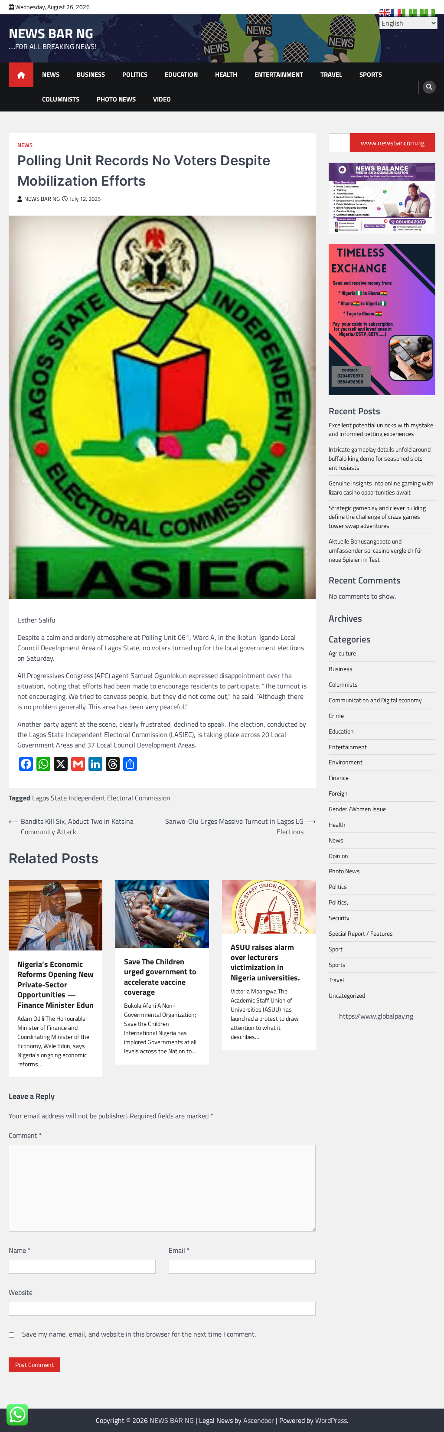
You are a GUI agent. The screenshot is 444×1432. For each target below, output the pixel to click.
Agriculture (342, 653)
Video (162, 99)
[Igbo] (418, 12)
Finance (339, 777)
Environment (345, 762)
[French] (396, 12)
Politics (134, 74)
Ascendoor (258, 1420)
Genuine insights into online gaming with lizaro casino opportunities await (381, 487)
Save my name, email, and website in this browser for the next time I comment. (139, 1334)
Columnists (60, 99)
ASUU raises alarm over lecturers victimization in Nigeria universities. (265, 962)
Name (20, 1250)
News (50, 74)
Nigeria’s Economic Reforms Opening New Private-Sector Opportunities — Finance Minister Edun (55, 984)
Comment (25, 1135)
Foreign (338, 793)
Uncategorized (347, 995)
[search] (429, 87)
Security (339, 917)
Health (226, 74)
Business (91, 74)
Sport (336, 949)
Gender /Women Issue (357, 808)
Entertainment (279, 74)
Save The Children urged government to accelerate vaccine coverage (160, 977)
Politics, (338, 902)
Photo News (116, 99)
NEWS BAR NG (51, 33)
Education (181, 74)
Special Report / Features (361, 933)
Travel (331, 74)
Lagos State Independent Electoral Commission (101, 798)
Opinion (338, 855)
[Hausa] (407, 12)
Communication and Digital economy (375, 700)
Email (179, 1250)
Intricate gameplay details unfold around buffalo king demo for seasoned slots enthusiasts (380, 458)
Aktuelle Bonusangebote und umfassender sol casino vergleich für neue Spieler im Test (375, 550)
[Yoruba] (430, 12)
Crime (336, 715)
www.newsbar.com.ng (392, 143)
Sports (370, 74)
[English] (385, 12)
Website (21, 1292)
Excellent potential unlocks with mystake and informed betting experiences (381, 429)
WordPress (331, 1420)
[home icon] (21, 74)
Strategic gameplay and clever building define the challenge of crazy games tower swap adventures (377, 517)
